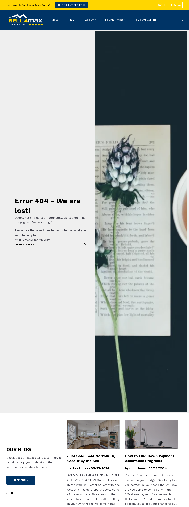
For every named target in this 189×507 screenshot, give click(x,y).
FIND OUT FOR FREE (73, 5)
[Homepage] (25, 20)
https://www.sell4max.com (32, 239)
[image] (151, 434)
